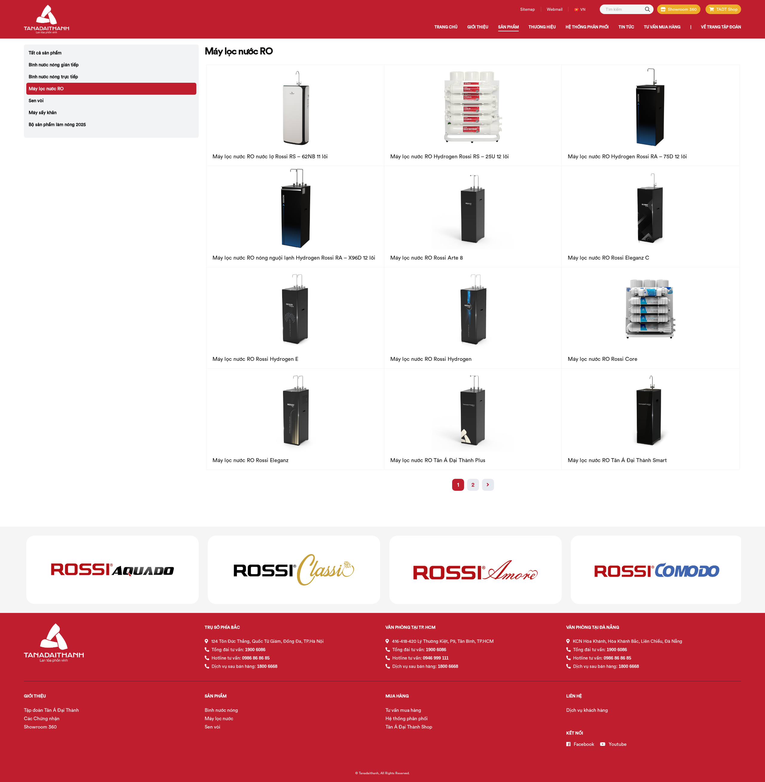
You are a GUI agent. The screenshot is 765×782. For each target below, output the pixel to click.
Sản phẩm (508, 26)
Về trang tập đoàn (721, 26)
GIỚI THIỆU (35, 696)
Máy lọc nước (219, 718)
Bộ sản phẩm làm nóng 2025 (57, 124)
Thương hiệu (542, 26)
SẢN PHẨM (216, 696)
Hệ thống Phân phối (587, 26)
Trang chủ (446, 26)
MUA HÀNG (397, 696)
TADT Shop (727, 9)
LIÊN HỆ (574, 696)
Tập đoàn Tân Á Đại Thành (51, 710)
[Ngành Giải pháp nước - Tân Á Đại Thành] (46, 19)
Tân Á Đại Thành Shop (408, 727)
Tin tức (626, 26)
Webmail (554, 9)
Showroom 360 (682, 9)
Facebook (583, 744)
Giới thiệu (477, 26)
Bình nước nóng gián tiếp (54, 65)
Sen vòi (36, 100)
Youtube (617, 744)
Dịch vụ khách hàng (587, 710)
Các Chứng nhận (41, 718)
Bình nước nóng (221, 710)
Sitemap (527, 9)
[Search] (648, 8)
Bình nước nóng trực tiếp (53, 76)
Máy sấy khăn (42, 112)
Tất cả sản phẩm (45, 53)
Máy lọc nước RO (46, 88)
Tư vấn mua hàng (662, 26)
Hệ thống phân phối (406, 718)
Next (488, 485)
